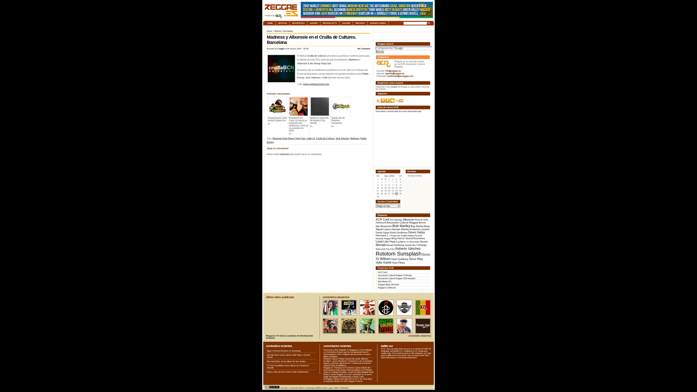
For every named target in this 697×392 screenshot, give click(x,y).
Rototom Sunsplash (398, 254)
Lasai (379, 241)
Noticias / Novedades (283, 31)
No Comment (364, 49)
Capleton (387, 229)
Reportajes (298, 23)
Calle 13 (311, 138)
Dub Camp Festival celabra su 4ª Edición (354, 370)
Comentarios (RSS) (313, 388)
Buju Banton (417, 226)
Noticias (282, 23)
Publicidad (344, 388)
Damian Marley (400, 229)
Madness (354, 138)
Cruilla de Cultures (325, 138)
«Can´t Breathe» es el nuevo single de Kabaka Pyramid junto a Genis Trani (347, 375)
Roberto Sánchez (408, 248)
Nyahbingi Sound (402, 245)
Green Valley (416, 232)
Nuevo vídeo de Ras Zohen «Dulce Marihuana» (288, 372)
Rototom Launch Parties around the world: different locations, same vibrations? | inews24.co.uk (345, 360)
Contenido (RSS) (297, 388)
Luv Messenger (412, 242)
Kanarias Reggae (383, 238)
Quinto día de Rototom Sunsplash (338, 120)
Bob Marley (401, 226)
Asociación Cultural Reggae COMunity (395, 275)
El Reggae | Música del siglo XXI (337, 379)
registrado (284, 154)
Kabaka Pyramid (414, 235)
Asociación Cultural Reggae (402, 222)
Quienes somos (378, 23)
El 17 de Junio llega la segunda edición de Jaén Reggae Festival (347, 380)
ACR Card (382, 219)
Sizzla (426, 254)
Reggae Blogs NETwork (388, 284)
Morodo (381, 245)
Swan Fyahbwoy (399, 259)
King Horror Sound (402, 238)
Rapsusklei (381, 249)
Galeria (346, 23)
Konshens (419, 238)
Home (270, 23)
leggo (281, 49)
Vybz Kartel (383, 262)
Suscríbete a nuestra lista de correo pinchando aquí (398, 111)
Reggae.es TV (330, 23)
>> (400, 176)
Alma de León (421, 220)
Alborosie (408, 219)
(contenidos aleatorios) (420, 336)
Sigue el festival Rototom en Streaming (284, 351)
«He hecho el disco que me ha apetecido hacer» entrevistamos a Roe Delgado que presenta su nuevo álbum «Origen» (346, 354)
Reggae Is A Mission (387, 288)
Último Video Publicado (280, 297)
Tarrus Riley (416, 258)
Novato (390, 245)
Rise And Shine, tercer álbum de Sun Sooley (286, 361)
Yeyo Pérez (398, 262)
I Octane (393, 235)
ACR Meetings (396, 220)
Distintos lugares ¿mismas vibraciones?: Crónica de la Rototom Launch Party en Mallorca (348, 363)
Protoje (422, 245)
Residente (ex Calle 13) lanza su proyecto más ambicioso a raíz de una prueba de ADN (298, 124)
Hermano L (382, 235)
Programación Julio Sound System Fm (277, 119)
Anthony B (381, 222)
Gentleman (402, 232)
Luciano (400, 241)
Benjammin (386, 226)
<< (377, 176)
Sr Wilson (383, 259)
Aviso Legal (328, 388)
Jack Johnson (342, 138)
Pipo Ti (415, 245)
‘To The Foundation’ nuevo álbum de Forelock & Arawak (288, 366)
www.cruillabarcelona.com (316, 84)
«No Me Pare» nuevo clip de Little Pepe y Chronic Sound (288, 356)
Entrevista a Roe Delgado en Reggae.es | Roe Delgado (347, 350)
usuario (394, 87)
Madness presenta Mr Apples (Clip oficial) (319, 120)
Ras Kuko (390, 249)
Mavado (424, 241)
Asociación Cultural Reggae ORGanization (396, 278)
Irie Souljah (402, 235)
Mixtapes (360, 23)
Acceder (284, 388)
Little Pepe (389, 241)
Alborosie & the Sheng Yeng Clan (288, 138)
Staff (336, 388)
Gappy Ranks (389, 232)
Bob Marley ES (384, 281)
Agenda (314, 23)
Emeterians (415, 229)
